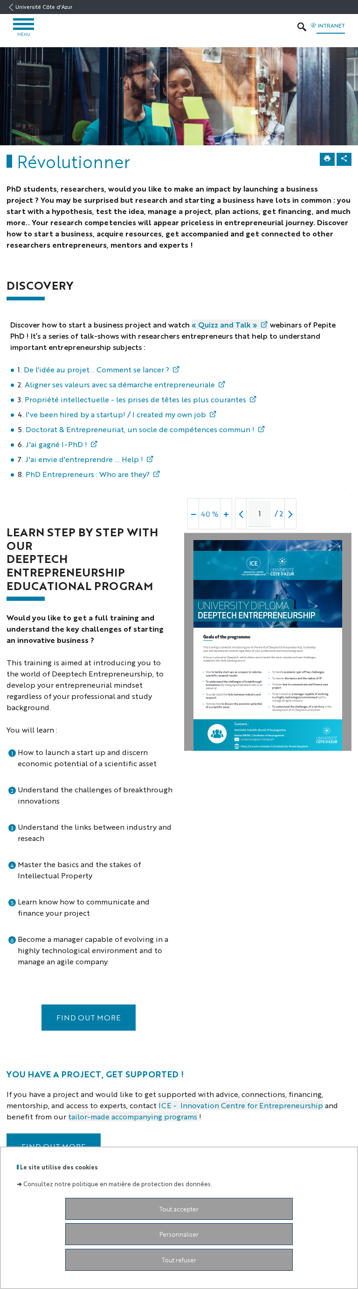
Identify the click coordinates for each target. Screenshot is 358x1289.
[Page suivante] (290, 514)
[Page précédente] (241, 514)
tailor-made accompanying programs (133, 1116)
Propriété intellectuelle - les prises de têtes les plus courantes (134, 399)
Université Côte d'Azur (43, 6)
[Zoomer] (226, 514)
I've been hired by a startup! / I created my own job (116, 414)
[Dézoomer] (193, 514)
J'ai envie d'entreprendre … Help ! (84, 459)
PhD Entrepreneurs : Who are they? (88, 474)
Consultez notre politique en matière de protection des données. (117, 1184)
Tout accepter (179, 1209)
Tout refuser (179, 1260)
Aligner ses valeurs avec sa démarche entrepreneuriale (119, 384)
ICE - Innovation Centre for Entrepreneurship (240, 1105)
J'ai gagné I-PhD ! (56, 444)
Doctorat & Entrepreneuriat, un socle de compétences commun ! (140, 429)
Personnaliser (179, 1234)
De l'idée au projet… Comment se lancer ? (96, 369)
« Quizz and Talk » (224, 324)
